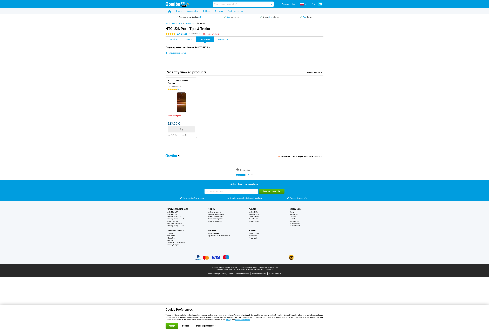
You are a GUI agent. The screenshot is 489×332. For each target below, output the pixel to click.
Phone (179, 11)
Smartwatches (295, 223)
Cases (292, 212)
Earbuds (292, 219)
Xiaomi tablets (254, 217)
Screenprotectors (295, 214)
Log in (294, 4)
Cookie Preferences (242, 274)
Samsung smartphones (216, 214)
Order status (171, 236)
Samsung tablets (254, 214)
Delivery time (171, 238)
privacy (228, 320)
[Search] (272, 4)
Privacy (224, 274)
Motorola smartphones (215, 219)
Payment (170, 233)
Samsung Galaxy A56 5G (175, 219)
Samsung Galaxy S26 (174, 217)
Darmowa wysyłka (181, 135)
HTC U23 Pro (189, 23)
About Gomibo (254, 233)
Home (168, 23)
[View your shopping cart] (320, 4)
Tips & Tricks (200, 23)
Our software (253, 236)
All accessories (295, 226)
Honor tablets (253, 219)
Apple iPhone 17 (172, 212)
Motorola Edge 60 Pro (174, 223)
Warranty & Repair (173, 245)
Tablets (206, 11)
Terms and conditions (259, 274)
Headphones (294, 221)
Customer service (235, 11)
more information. (267, 269)
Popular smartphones (177, 209)
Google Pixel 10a (172, 221)
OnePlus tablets (254, 221)
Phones (211, 209)
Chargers (293, 217)
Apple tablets (253, 212)
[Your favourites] (314, 4)
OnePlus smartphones (215, 217)
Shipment (170, 240)
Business (219, 11)
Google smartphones (215, 221)
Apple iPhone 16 (172, 214)
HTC (180, 23)
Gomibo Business (214, 233)
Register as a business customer (219, 236)
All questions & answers (178, 53)
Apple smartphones (214, 212)
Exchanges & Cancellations (176, 243)
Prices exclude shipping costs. (268, 267)
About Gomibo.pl (214, 274)
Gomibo (252, 230)
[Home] (170, 11)
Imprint (231, 274)
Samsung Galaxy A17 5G (175, 226)
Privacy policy (253, 238)
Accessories (192, 11)
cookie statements (242, 320)
